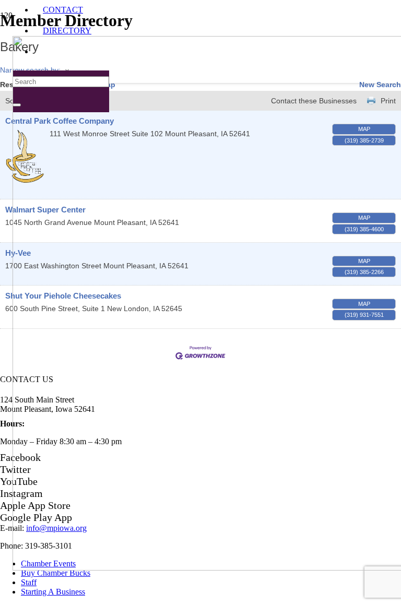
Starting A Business (53, 591)
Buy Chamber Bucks (55, 572)
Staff (29, 582)
